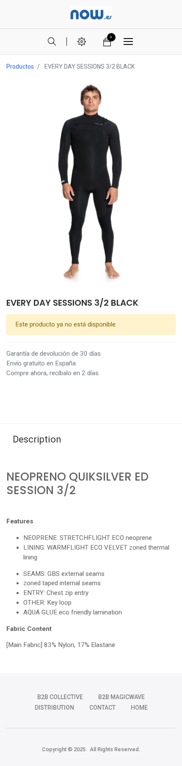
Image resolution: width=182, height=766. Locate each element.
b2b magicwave (121, 697)
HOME (139, 707)
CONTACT (102, 707)
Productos (20, 66)
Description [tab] (37, 439)
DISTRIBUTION (54, 707)
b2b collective (60, 697)
